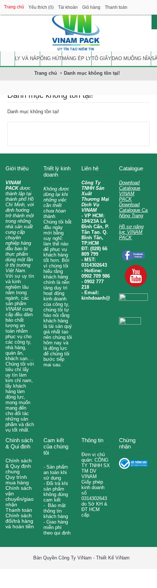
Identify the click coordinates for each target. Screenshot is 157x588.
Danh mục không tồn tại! (92, 73)
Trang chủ (45, 73)
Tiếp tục (126, 134)
